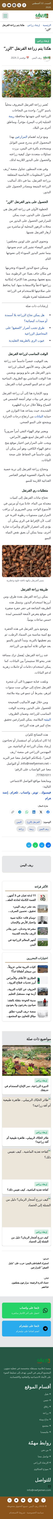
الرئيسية (47, 25)
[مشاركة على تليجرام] (20, 812)
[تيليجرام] (14, 5)
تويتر (35, 792)
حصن (46, 1400)
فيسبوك (46, 792)
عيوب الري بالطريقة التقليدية (26, 340)
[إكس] (19, 5)
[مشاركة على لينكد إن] (34, 812)
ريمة (11, 116)
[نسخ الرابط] (13, 812)
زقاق (46, 1406)
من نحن (45, 1450)
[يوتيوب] (9, 5)
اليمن (18, 821)
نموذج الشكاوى (41, 1469)
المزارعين (21, 137)
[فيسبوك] (24, 5)
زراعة (21, 828)
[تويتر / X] (36, 1500)
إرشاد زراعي (33, 25)
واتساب (25, 792)
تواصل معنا (43, 1456)
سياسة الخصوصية (35, 1512)
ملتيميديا (44, 1432)
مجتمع (45, 1425)
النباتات (38, 416)
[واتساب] (9, 1500)
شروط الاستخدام (17, 1512)
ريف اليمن (37, 57)
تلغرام (14, 792)
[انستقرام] (30, 1500)
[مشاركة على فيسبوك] (48, 812)
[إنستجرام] (4, 5)
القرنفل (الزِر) (33, 821)
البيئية (47, 719)
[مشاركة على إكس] (41, 812)
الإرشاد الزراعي (41, 1462)
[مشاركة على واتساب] (27, 812)
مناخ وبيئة (44, 1419)
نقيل (46, 1394)
